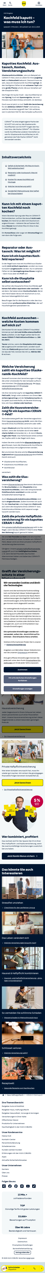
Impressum (23, 653)
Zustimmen (22, 670)
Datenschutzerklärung (16, 645)
